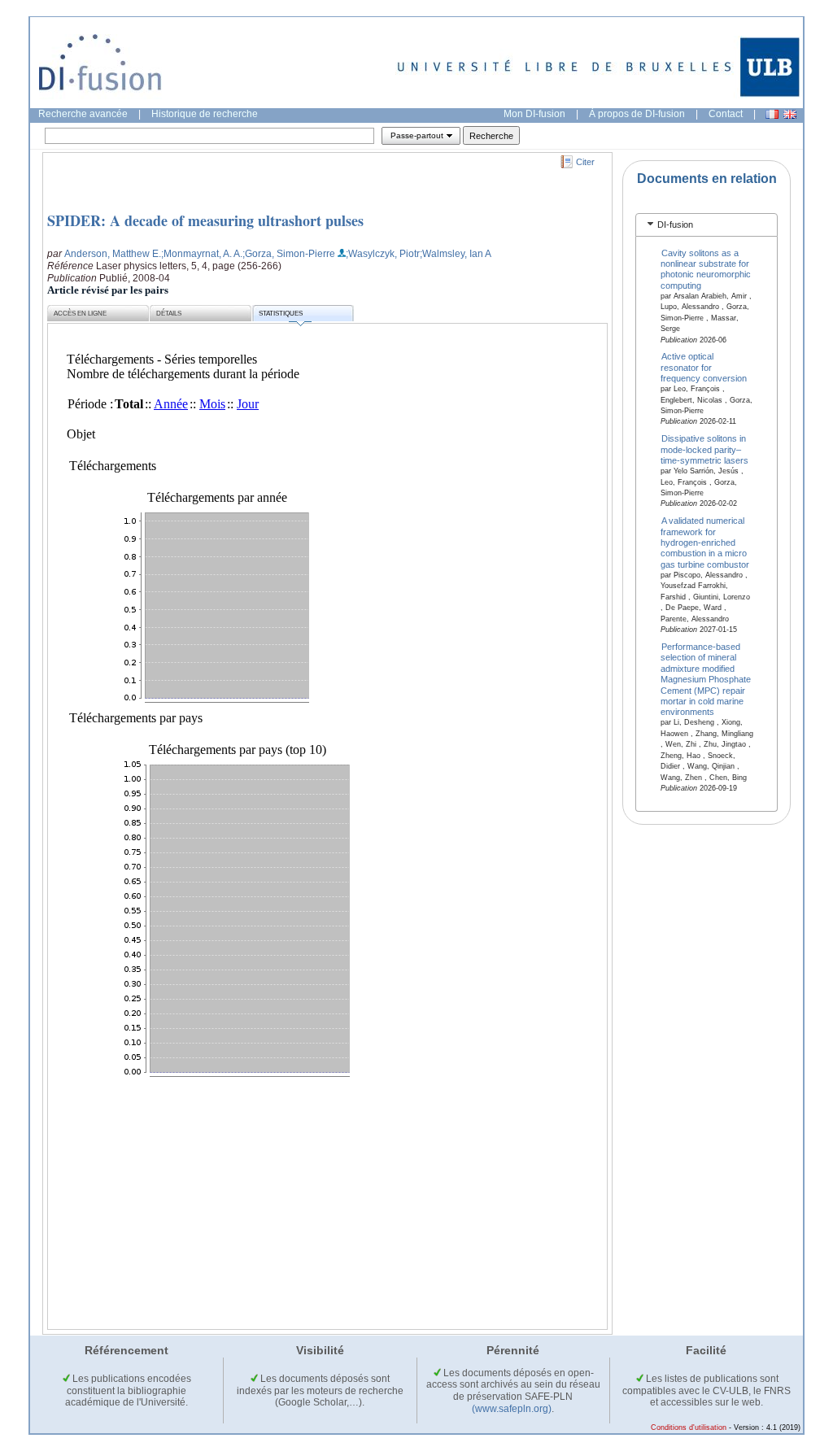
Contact (726, 114)
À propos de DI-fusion (637, 114)
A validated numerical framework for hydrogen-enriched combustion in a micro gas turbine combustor (705, 542)
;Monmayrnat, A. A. (201, 253)
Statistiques (281, 313)
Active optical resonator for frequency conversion (704, 367)
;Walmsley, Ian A (455, 253)
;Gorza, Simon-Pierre (288, 253)
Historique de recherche (204, 114)
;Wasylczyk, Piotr (383, 253)
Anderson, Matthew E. (112, 253)
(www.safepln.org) (512, 1408)
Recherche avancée (83, 114)
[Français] (771, 114)
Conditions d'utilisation (688, 1427)
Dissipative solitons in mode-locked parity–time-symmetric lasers (704, 449)
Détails (168, 313)
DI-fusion (675, 224)
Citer (585, 162)
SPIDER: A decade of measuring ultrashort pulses (205, 220)
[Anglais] (789, 114)
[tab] (706, 225)
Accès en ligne (80, 313)
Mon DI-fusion (534, 114)
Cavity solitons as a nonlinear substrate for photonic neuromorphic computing (706, 268)
